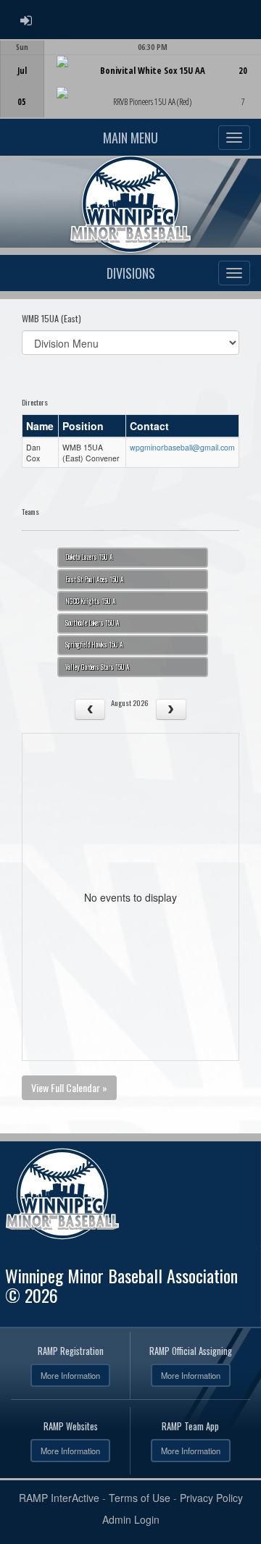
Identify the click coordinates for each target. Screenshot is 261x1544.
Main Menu (130, 137)
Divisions (131, 273)
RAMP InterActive (59, 1497)
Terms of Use (139, 1497)
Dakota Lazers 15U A (89, 557)
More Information (70, 1375)
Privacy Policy (211, 1497)
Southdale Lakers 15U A (92, 623)
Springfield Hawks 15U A (94, 644)
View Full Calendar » (69, 1087)
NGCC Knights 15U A (90, 601)
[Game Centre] (131, 90)
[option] (130, 79)
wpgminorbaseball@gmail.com (182, 447)
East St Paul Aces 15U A (94, 579)
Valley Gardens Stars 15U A (97, 667)
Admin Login (131, 1519)
